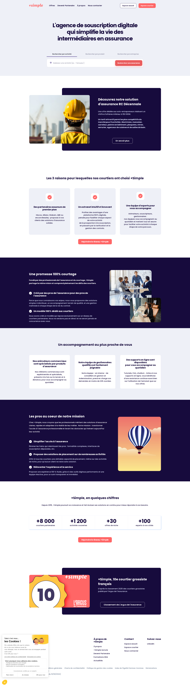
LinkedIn (150, 644)
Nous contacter (95, 5)
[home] (36, 5)
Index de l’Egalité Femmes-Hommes (129, 668)
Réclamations (151, 668)
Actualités (98, 660)
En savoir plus (122, 140)
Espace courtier (147, 6)
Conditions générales (53, 668)
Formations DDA (101, 657)
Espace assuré (128, 6)
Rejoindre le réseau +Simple (95, 241)
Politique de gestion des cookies (100, 668)
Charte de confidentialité (74, 668)
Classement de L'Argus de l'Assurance (122, 604)
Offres (52, 5)
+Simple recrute (101, 650)
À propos (81, 5)
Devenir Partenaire (66, 5)
